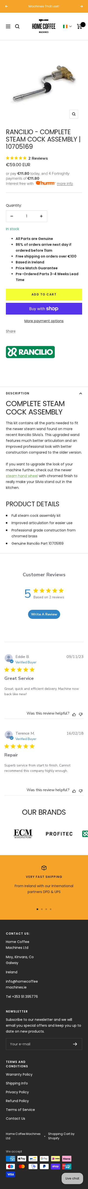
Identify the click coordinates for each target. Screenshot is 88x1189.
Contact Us (15, 1118)
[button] (68, 26)
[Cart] (79, 26)
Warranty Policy (19, 1074)
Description (17, 393)
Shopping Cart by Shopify (61, 1136)
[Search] (17, 26)
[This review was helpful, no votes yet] (74, 714)
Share (11, 331)
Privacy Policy (17, 1092)
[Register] (75, 1044)
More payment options (44, 320)
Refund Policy (17, 1100)
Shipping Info (17, 1083)
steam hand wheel (22, 475)
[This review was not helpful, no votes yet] (80, 713)
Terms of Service (20, 1109)
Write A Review (44, 614)
